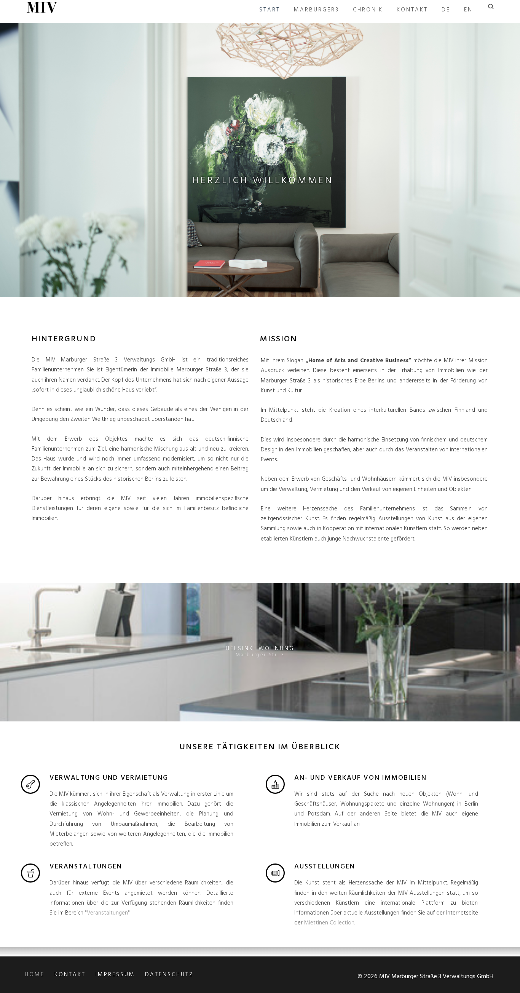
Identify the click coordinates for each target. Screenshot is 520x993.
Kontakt (412, 9)
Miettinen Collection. (329, 922)
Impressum (115, 974)
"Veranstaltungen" (107, 913)
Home (35, 974)
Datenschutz (169, 974)
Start (269, 9)
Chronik (368, 9)
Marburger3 (316, 9)
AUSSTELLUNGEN (324, 866)
